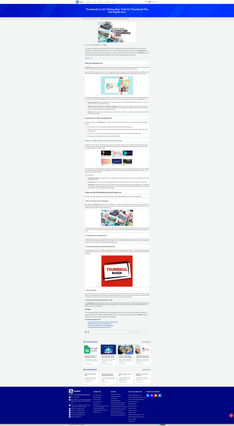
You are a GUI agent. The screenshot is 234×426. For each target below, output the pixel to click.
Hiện (90, 58)
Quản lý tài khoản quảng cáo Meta (136, 416)
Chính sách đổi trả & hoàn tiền (117, 404)
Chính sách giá (114, 398)
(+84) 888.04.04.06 (80, 408)
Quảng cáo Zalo (132, 412)
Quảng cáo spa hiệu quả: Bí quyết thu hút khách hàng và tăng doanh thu (143, 357)
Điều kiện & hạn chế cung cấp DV (118, 413)
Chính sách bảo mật (115, 394)
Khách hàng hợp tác (97, 401)
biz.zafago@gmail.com (80, 412)
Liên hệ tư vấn (96, 403)
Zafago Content (109, 363)
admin (125, 363)
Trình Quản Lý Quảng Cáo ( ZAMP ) (101, 406)
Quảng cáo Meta (132, 408)
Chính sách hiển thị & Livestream (118, 408)
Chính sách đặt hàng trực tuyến (118, 402)
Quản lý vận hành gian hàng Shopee (136, 399)
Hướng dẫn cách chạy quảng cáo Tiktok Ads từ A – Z (100, 323)
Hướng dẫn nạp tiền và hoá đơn (100, 410)
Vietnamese (153, 1)
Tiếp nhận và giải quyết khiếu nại (118, 415)
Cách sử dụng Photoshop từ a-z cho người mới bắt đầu (100, 325)
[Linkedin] (159, 395)
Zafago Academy (132, 419)
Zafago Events (131, 421)
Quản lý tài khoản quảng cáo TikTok (136, 414)
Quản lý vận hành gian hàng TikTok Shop (137, 397)
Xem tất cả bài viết (146, 341)
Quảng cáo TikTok (132, 406)
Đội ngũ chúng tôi (97, 397)
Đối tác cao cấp (97, 399)
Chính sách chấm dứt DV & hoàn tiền (119, 406)
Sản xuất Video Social (133, 401)
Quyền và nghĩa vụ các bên (117, 411)
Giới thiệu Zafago (97, 395)
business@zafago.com (80, 414)
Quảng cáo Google (132, 410)
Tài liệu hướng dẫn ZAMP (98, 408)
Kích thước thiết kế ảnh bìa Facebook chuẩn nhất (99, 327)
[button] (146, 1)
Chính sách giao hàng (115, 400)
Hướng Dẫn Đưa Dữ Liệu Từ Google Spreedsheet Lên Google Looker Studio (90, 357)
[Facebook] (85, 332)
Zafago (90, 363)
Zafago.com (78, 416)
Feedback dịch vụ (97, 412)
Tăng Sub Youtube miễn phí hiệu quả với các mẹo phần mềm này (103, 322)
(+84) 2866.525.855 (80, 410)
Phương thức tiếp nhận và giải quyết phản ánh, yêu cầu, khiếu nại (108, 375)
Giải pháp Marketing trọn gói (134, 395)
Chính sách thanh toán (116, 396)
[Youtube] (155, 395)
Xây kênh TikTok (132, 403)
